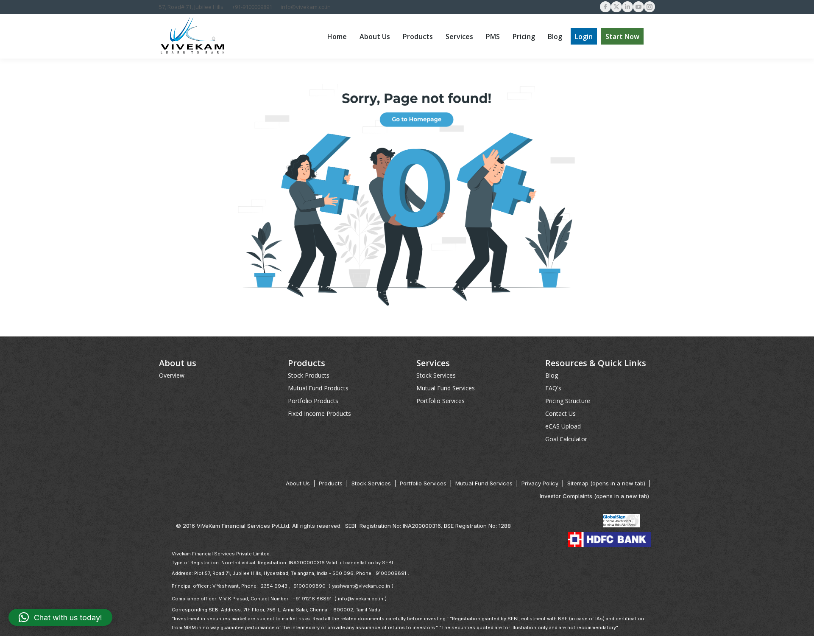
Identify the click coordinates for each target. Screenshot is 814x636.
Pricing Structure (567, 401)
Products (331, 483)
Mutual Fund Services (445, 388)
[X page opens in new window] (616, 6)
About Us (298, 483)
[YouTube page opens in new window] (638, 6)
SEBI (350, 525)
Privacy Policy (539, 483)
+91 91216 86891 (312, 599)
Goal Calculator (566, 439)
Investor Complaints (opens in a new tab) (594, 496)
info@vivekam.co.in (306, 7)
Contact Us (560, 413)
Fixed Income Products (319, 413)
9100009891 (391, 573)
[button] (60, 617)
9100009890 (309, 586)
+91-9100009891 (252, 7)
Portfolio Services (440, 401)
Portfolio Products (313, 401)
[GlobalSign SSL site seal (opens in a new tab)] (621, 521)
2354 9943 (274, 586)
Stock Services (436, 375)
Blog (551, 375)
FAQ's (553, 388)
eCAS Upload (563, 426)
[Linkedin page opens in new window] (627, 6)
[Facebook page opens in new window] (605, 6)
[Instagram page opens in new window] (649, 6)
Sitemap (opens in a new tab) (606, 483)
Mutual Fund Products (318, 388)
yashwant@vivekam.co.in (361, 586)
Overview (171, 375)
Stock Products (308, 375)
